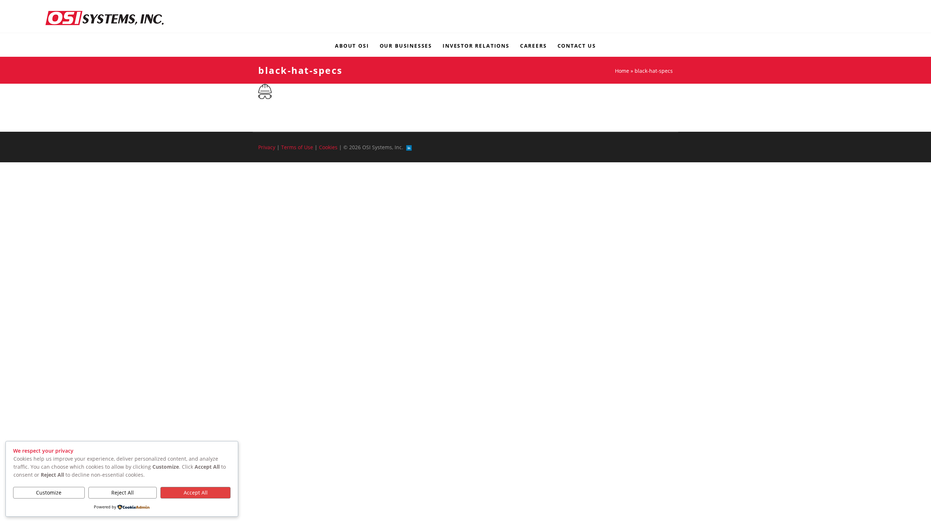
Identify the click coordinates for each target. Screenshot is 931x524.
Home (622, 70)
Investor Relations (476, 45)
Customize (48, 492)
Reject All (122, 492)
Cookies (328, 147)
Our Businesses (406, 45)
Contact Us (577, 45)
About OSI (352, 45)
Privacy (266, 147)
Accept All (196, 492)
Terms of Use (297, 147)
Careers (533, 45)
